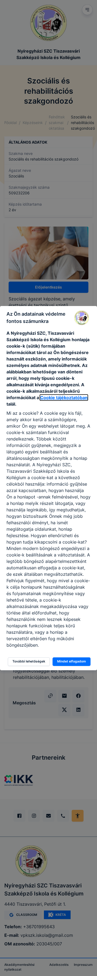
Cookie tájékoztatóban (64, 397)
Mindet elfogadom (71, 661)
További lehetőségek (28, 661)
